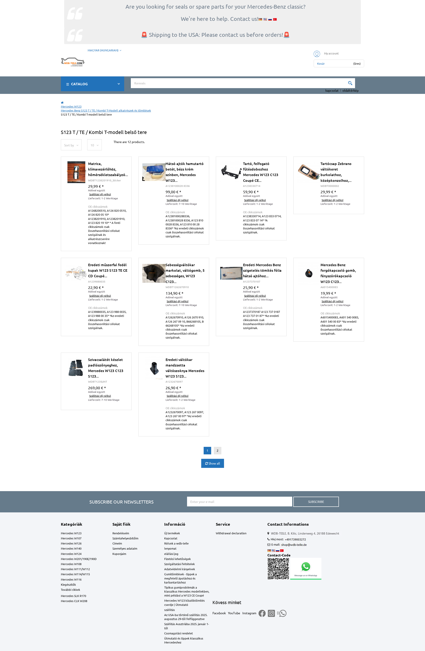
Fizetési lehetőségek (177, 559)
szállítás (169, 610)
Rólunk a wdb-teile (176, 543)
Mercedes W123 (71, 533)
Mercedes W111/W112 (75, 569)
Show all (214, 463)
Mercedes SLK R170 (73, 596)
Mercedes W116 (71, 579)
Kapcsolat (170, 538)
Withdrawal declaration (231, 533)
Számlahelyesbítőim (125, 538)
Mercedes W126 (71, 543)
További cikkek (70, 589)
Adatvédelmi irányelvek (179, 569)
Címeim (117, 543)
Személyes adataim (124, 548)
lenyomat (170, 548)
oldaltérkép (350, 90)
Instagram (249, 613)
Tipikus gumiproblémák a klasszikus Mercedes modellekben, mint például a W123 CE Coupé (186, 591)
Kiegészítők (68, 584)
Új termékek (172, 533)
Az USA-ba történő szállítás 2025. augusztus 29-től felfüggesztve (185, 617)
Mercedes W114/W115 (75, 574)
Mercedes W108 (71, 564)
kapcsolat (332, 90)
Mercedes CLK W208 (74, 601)
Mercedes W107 (71, 538)
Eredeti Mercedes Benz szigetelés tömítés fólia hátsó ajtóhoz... (262, 270)
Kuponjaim (119, 554)
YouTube (234, 613)
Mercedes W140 (71, 548)
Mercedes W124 (71, 554)
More (96, 209)
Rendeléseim (120, 533)
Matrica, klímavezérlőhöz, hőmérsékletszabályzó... (108, 169)
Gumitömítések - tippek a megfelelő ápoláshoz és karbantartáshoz (180, 578)
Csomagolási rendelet (178, 633)
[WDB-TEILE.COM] (72, 61)
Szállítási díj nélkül (332, 200)
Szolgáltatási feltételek (179, 564)
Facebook (219, 613)
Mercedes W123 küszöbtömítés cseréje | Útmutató (184, 602)
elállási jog (171, 554)
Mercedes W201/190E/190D (79, 559)
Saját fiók (121, 524)
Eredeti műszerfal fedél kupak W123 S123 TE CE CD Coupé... (107, 270)
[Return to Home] (62, 102)
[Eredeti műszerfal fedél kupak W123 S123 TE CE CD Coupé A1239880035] (76, 273)
